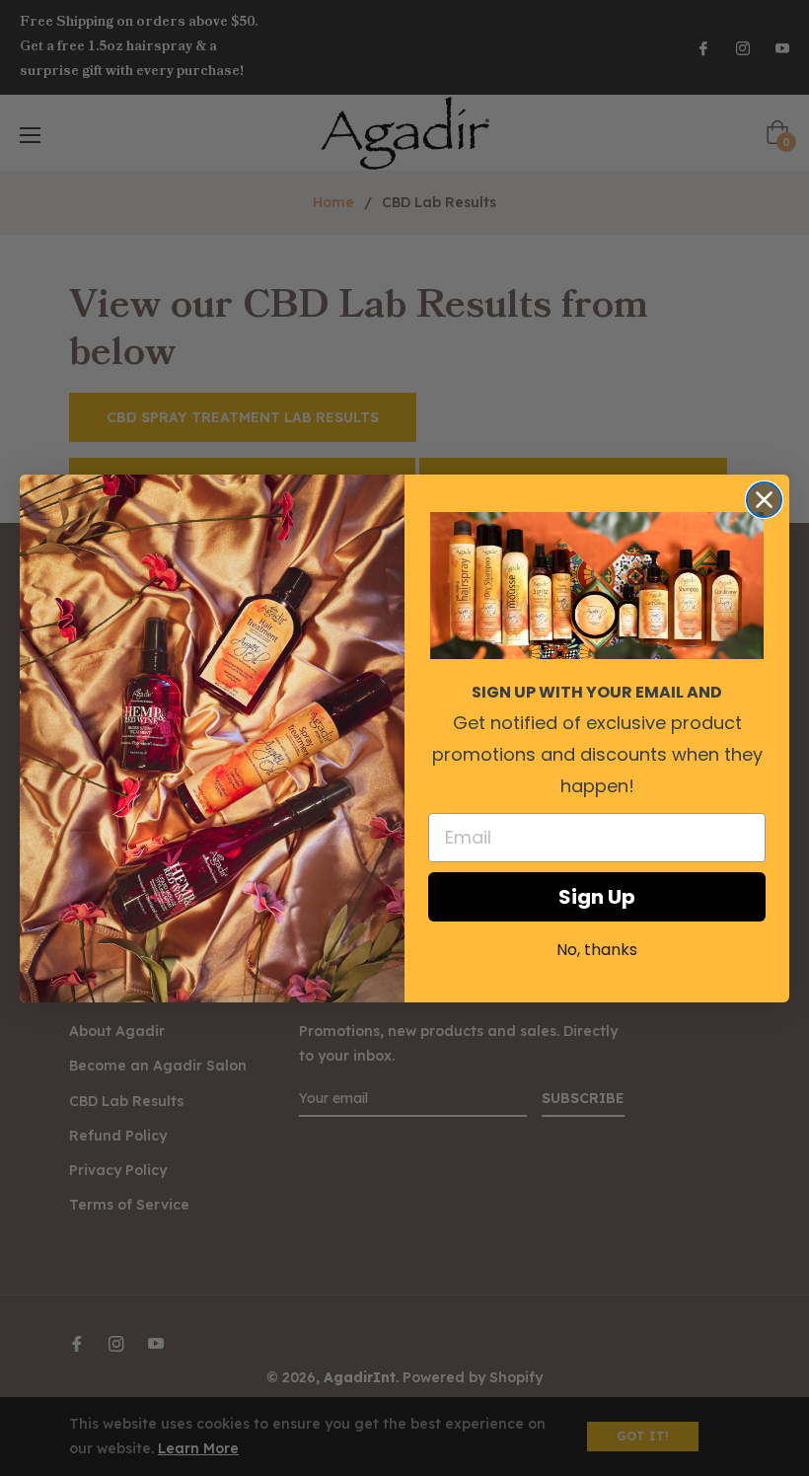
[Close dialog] (764, 499)
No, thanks (596, 949)
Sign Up (596, 897)
